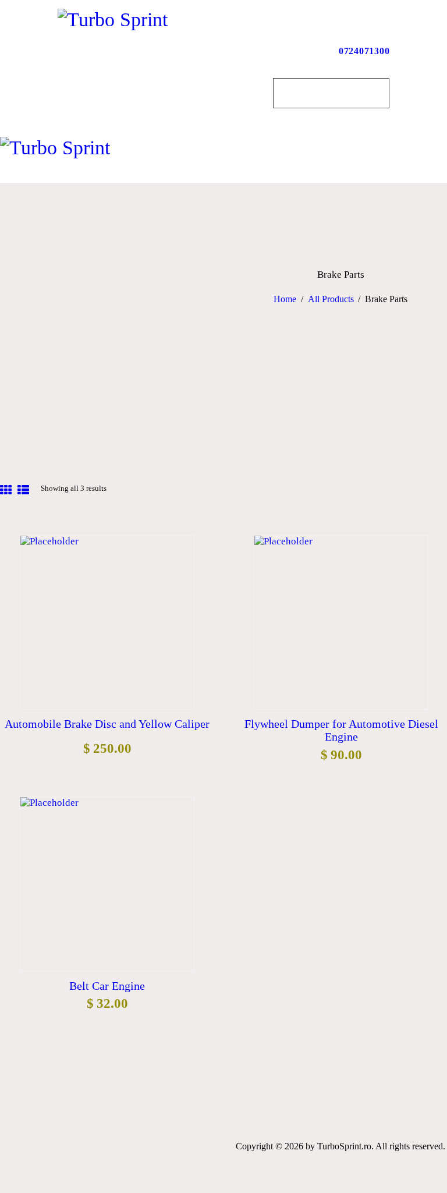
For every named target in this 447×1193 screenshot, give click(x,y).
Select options (107, 620)
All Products (331, 299)
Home (285, 299)
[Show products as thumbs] (6, 490)
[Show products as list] (23, 490)
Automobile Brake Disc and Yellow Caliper (107, 723)
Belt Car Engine (107, 985)
